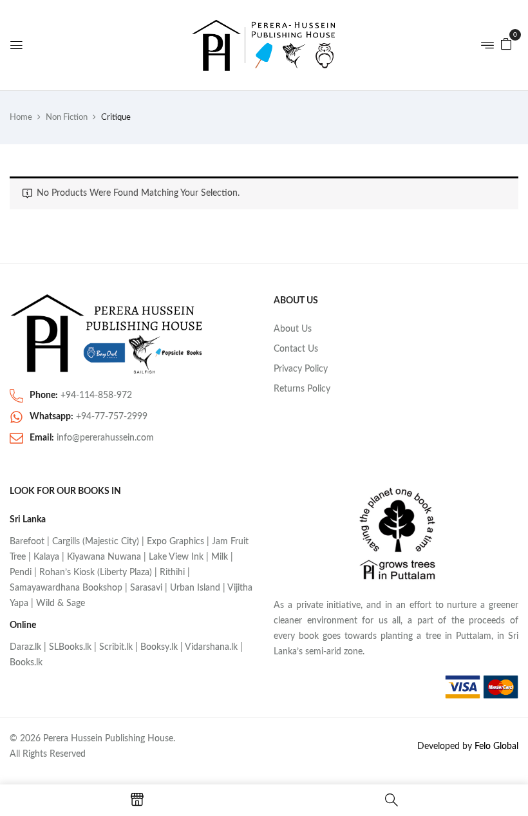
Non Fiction (67, 117)
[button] (506, 43)
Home (21, 117)
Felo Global (496, 746)
